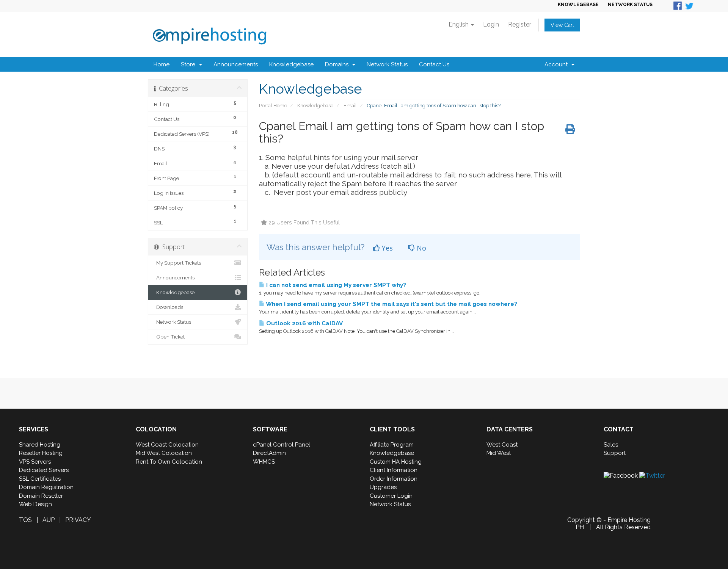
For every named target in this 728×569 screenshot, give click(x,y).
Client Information (393, 470)
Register (519, 24)
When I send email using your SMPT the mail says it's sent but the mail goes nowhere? (391, 304)
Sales (611, 444)
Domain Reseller (41, 495)
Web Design (35, 504)
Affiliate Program (392, 444)
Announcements (235, 64)
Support (615, 453)
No (420, 247)
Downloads (168, 307)
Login (491, 24)
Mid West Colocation (164, 453)
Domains (338, 64)
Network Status (387, 64)
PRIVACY (78, 520)
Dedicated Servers (44, 470)
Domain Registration (46, 487)
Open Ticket (169, 337)
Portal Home (273, 105)
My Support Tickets (177, 263)
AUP (48, 520)
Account (557, 64)
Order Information (393, 478)
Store (189, 64)
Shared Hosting (39, 444)
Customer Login (391, 495)
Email (350, 105)
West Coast (502, 444)
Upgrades (383, 487)
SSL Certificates (40, 478)
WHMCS (264, 461)
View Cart (562, 25)
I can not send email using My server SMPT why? (335, 285)
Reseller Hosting (41, 453)
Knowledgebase (291, 64)
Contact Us (434, 64)
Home (161, 64)
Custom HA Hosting (396, 461)
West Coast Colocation (167, 444)
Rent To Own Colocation (169, 461)
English (459, 24)
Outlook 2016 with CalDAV (304, 323)
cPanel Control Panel (281, 444)
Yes (386, 247)
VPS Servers (35, 461)
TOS (25, 520)
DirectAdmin (269, 453)
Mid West (498, 453)
